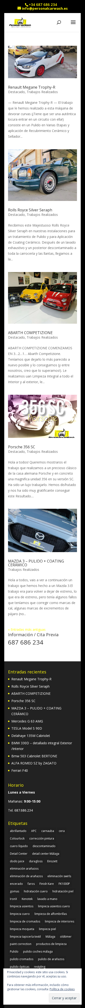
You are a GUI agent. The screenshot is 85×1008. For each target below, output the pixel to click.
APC (34, 831)
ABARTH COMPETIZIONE (30, 332)
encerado (16, 884)
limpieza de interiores (59, 921)
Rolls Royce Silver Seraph (30, 210)
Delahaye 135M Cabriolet (30, 735)
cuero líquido (19, 846)
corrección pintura (41, 838)
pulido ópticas (19, 967)
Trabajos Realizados (42, 92)
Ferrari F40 (19, 770)
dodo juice (17, 861)
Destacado (16, 92)
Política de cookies (62, 989)
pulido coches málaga (38, 951)
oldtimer (66, 937)
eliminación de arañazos (26, 876)
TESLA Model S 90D (26, 728)
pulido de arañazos (51, 959)
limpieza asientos (21, 906)
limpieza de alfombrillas (50, 914)
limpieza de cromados (25, 921)
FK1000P (64, 884)
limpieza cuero (20, 914)
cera (62, 831)
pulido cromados (21, 959)
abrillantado (18, 831)
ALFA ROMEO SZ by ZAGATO (33, 763)
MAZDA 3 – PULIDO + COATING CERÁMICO (36, 563)
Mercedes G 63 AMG (27, 721)
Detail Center (18, 854)
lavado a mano (47, 899)
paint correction (20, 944)
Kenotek (27, 899)
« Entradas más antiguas (27, 629)
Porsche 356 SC (21, 447)
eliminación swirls (59, 876)
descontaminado (44, 846)
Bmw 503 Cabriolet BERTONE (34, 756)
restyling (39, 967)
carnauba (47, 831)
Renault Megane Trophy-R (31, 87)
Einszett (52, 861)
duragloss (35, 861)
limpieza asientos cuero (54, 906)
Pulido (14, 951)
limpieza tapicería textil (25, 937)
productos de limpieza (51, 944)
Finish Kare (46, 884)
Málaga (50, 937)
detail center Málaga (45, 854)
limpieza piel (47, 929)
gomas (14, 891)
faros (31, 884)
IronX (13, 899)
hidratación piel (62, 891)
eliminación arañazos (24, 869)
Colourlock (17, 838)
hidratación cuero (36, 891)
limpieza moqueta (22, 929)
